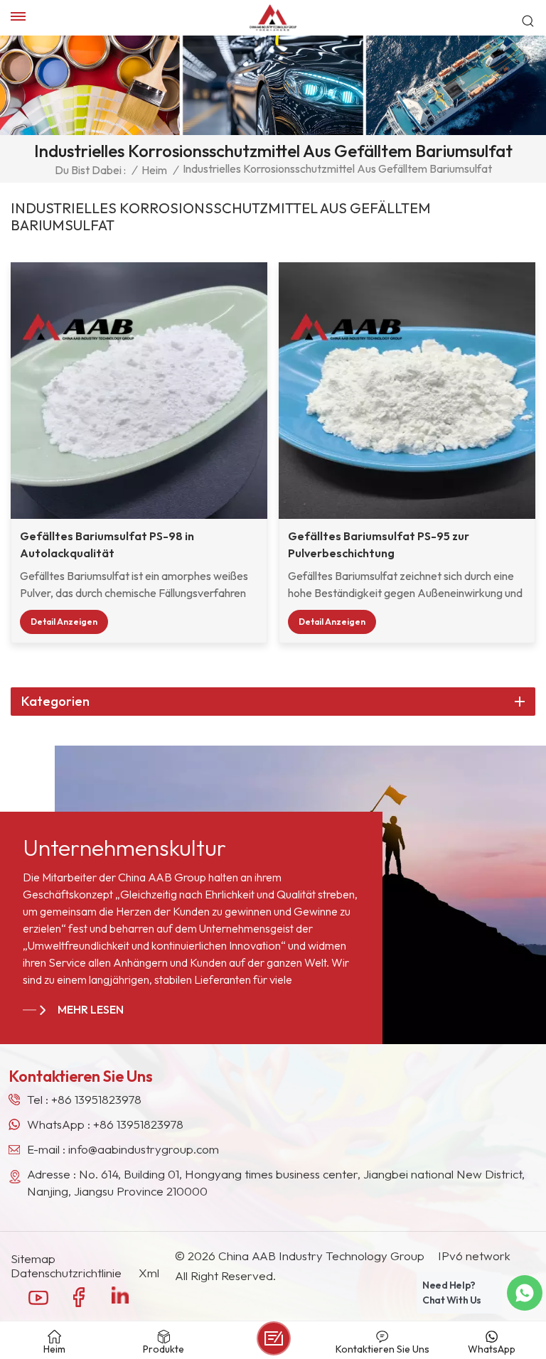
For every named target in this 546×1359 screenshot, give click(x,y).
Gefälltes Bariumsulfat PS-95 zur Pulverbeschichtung (378, 544)
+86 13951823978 (96, 1099)
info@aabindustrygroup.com (143, 1149)
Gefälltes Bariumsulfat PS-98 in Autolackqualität (107, 544)
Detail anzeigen (64, 621)
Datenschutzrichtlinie (66, 1273)
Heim (154, 170)
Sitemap (33, 1259)
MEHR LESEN (91, 1009)
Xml (149, 1273)
